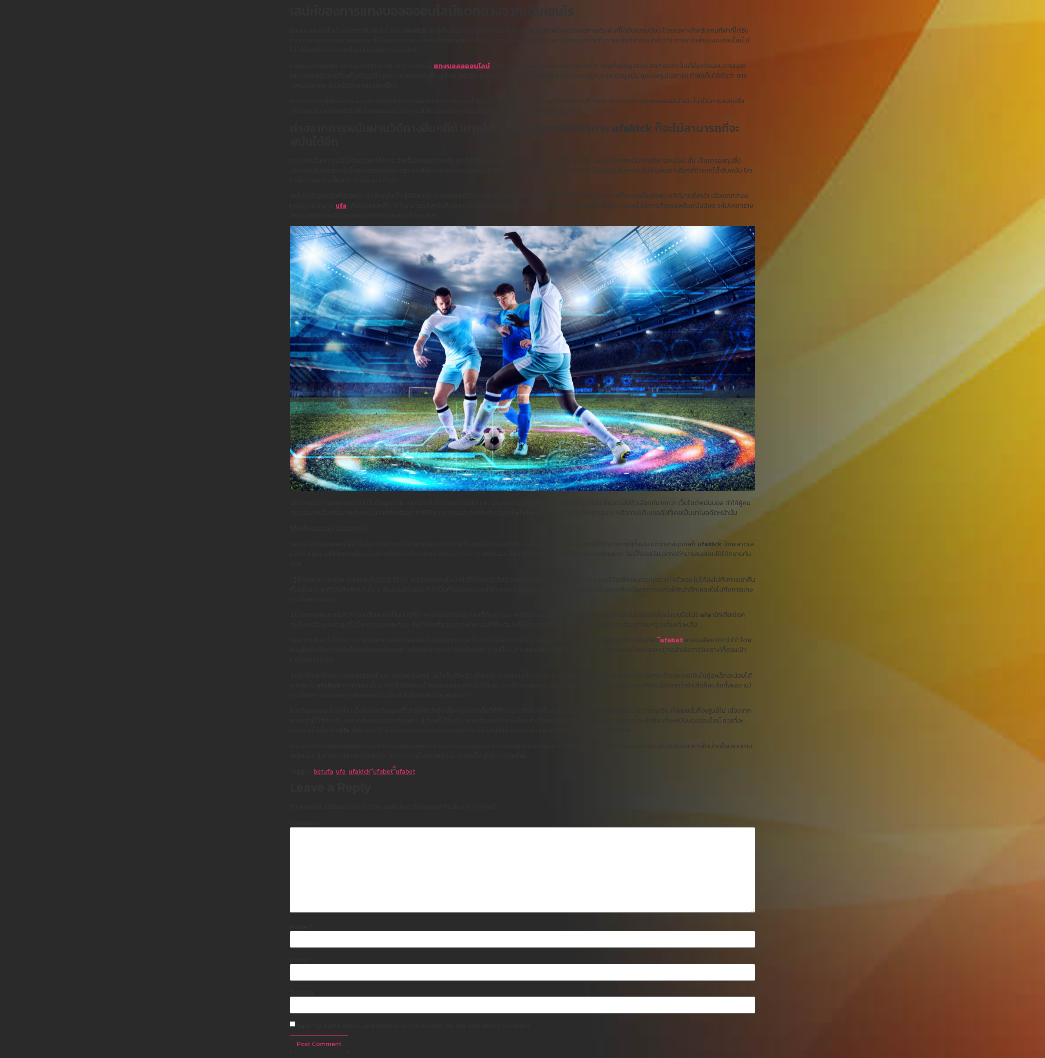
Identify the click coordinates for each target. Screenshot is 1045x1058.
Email (301, 959)
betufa (323, 771)
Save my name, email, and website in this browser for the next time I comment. (414, 1025)
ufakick (359, 771)
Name (301, 926)
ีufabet (671, 640)
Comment (307, 823)
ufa (341, 205)
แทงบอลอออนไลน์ (462, 66)
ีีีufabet (405, 771)
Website (302, 992)
